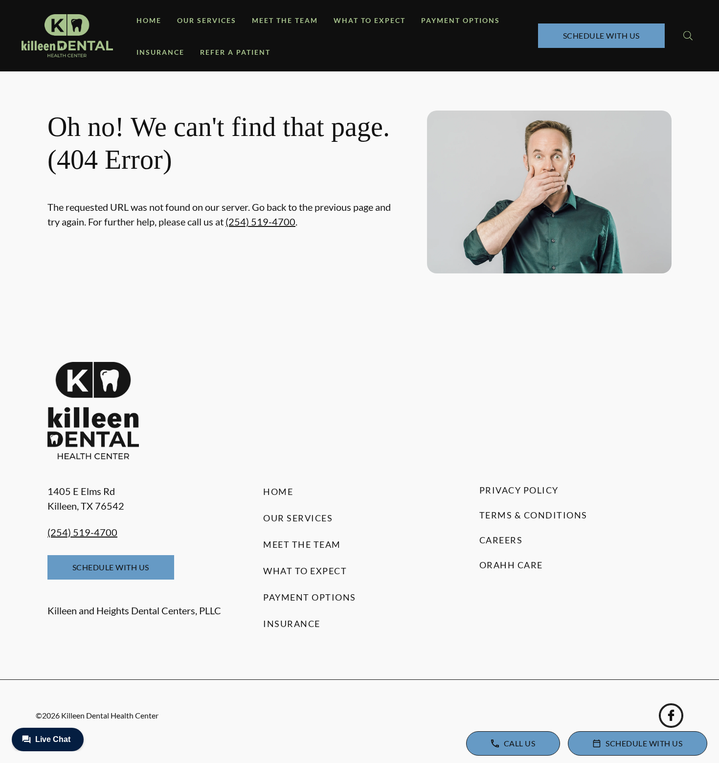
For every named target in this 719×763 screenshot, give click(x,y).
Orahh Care (511, 565)
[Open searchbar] (687, 35)
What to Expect (369, 20)
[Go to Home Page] (67, 35)
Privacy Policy (519, 490)
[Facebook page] (671, 715)
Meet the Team (285, 20)
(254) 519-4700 (260, 221)
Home (148, 20)
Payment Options (460, 20)
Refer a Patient (235, 52)
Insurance (160, 52)
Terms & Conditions (533, 515)
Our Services (206, 20)
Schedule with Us (601, 35)
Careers (501, 540)
